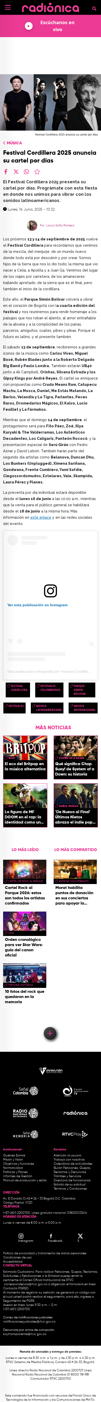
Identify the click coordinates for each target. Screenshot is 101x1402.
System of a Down (71, 758)
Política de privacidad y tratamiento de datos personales (44, 1253)
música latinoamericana (49, 708)
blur (12, 758)
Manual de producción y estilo (25, 1180)
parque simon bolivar (80, 690)
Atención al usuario (67, 1155)
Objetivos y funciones (18, 1163)
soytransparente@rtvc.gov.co (24, 1334)
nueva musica (68, 806)
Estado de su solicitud (69, 1184)
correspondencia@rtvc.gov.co (25, 1284)
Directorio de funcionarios (72, 1180)
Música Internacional (85, 708)
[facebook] (5, 171)
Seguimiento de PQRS (18, 1301)
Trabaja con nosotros (69, 1159)
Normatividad (13, 1168)
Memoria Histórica (20, 985)
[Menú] (7, 7)
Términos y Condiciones (70, 1188)
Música (14, 143)
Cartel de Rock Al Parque (25, 881)
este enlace (40, 517)
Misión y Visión (13, 1159)
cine (11, 933)
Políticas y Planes (15, 1172)
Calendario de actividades (73, 1163)
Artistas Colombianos (74, 881)
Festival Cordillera (19, 688)
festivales (16, 706)
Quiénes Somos (14, 1155)
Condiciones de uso (17, 1257)
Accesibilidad (13, 1261)
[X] (16, 171)
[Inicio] (50, 6)
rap (11, 806)
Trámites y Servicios (67, 1176)
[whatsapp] (26, 171)
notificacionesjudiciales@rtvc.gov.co (29, 1321)
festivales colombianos (50, 688)
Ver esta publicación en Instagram (38, 605)
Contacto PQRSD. (16, 1288)
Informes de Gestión (17, 1176)
